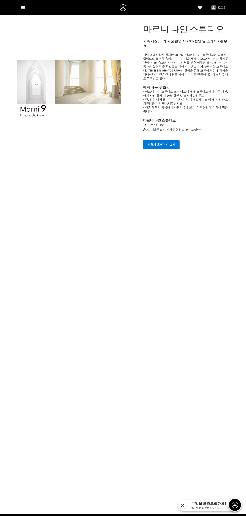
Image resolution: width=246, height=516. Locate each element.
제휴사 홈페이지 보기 (161, 144)
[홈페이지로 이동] (123, 7)
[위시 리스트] (200, 7)
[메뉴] (23, 7)
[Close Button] (182, 505)
